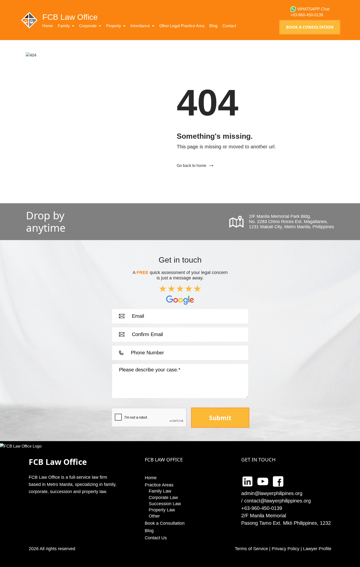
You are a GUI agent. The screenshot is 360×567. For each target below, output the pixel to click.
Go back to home (191, 165)
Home (47, 26)
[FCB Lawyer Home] (29, 20)
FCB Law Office (70, 17)
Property (113, 26)
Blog (213, 26)
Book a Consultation (310, 27)
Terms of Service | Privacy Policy (267, 548)
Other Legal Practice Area (181, 26)
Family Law (160, 491)
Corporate (88, 26)
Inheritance (140, 26)
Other (154, 516)
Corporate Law (163, 497)
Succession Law (165, 503)
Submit (220, 417)
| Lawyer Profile (315, 548)
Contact (229, 26)
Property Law (162, 509)
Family (64, 26)
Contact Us (156, 537)
